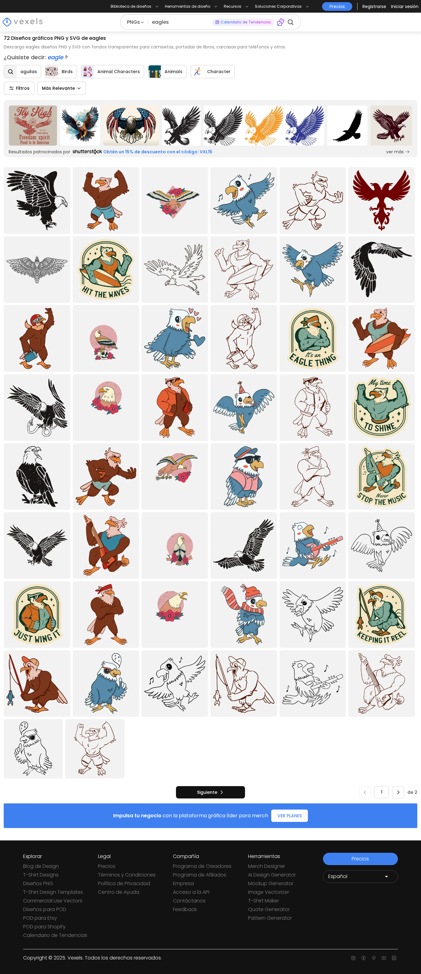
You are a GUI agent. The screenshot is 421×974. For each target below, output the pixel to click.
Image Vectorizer (268, 892)
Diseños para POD (44, 909)
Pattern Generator (270, 918)
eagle (56, 57)
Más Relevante (58, 88)
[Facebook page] (363, 957)
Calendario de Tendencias (55, 935)
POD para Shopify (44, 926)
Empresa (183, 883)
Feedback (185, 909)
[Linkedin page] (394, 957)
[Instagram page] (353, 957)
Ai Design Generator (272, 874)
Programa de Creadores (202, 866)
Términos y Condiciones (127, 874)
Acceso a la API (191, 892)
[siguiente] (398, 792)
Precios (106, 866)
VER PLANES (289, 816)
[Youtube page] (384, 957)
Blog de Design (41, 866)
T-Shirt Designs (41, 874)
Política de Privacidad (124, 883)
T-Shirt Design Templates (53, 892)
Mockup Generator (270, 883)
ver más (395, 152)
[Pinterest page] (374, 957)
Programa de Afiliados (199, 874)
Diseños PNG (38, 883)
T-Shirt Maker (263, 900)
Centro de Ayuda (118, 892)
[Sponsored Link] (33, 125)
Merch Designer (266, 866)
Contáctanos (189, 900)
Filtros (23, 88)
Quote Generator (269, 909)
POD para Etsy (40, 918)
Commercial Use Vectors (52, 900)
